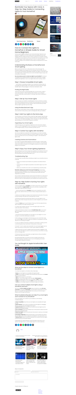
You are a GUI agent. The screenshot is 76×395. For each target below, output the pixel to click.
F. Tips (18, 13)
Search (51, 53)
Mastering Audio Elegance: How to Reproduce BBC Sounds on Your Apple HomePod (39, 336)
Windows (45, 1)
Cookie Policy (40, 393)
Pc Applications (57, 1)
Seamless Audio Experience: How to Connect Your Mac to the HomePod (23, 336)
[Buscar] (59, 55)
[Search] (29, 1)
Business (40, 1)
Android (36, 1)
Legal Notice (40, 392)
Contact (39, 389)
